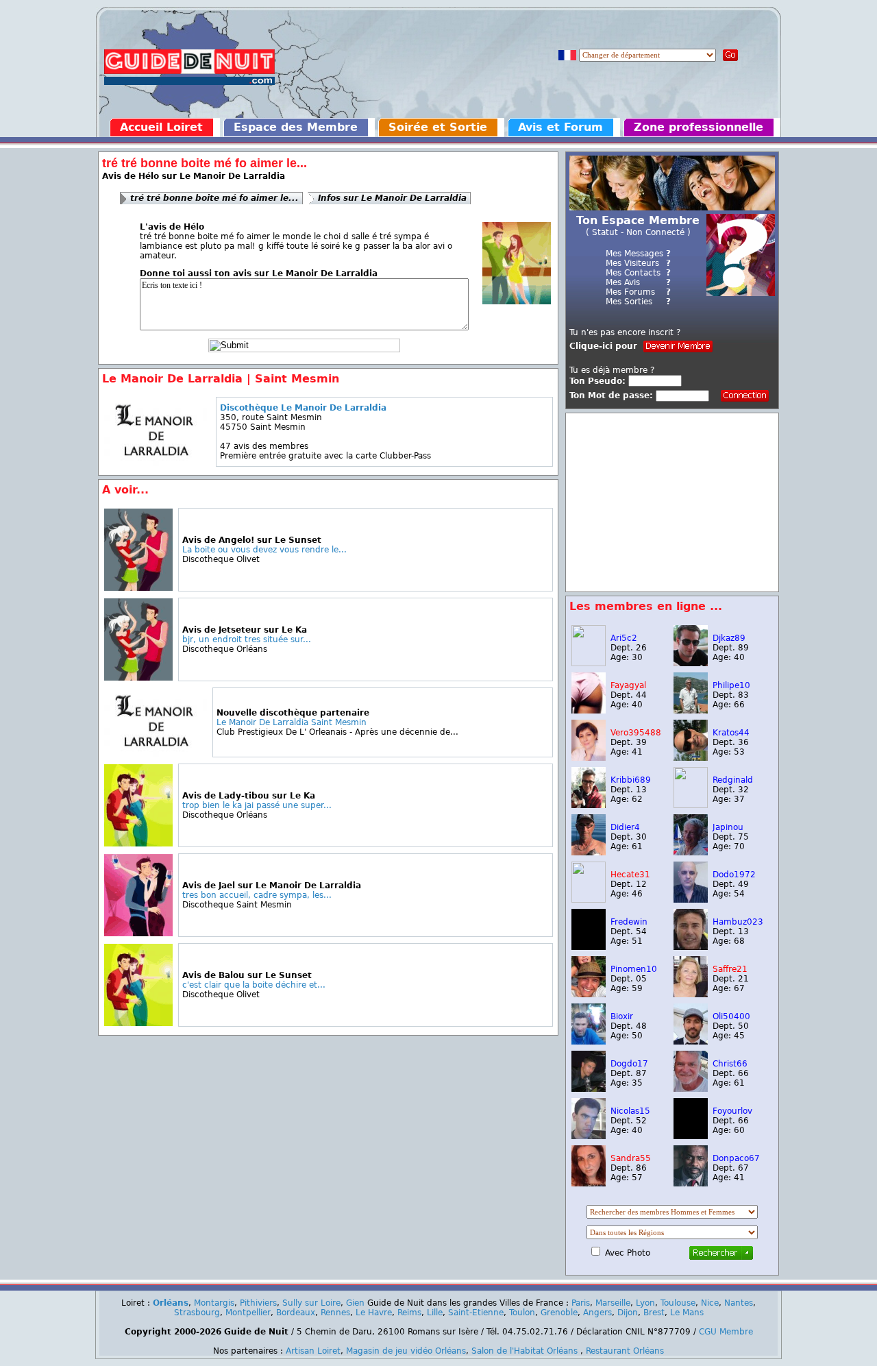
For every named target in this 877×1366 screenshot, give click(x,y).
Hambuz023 (738, 922)
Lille (435, 1312)
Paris (580, 1303)
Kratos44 (731, 732)
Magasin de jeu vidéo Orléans (406, 1351)
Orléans (170, 1303)
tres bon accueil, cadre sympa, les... (257, 895)
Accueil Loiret (161, 127)
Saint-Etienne (476, 1312)
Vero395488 (635, 732)
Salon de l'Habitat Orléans (524, 1351)
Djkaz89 (729, 638)
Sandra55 (630, 1158)
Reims (409, 1312)
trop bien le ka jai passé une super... (257, 805)
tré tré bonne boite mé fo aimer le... (214, 198)
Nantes (738, 1303)
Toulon (522, 1312)
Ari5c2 (623, 638)
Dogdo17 (629, 1064)
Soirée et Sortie (437, 127)
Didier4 (625, 827)
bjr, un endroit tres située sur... (246, 639)
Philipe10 (731, 685)
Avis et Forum (560, 127)
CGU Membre (726, 1332)
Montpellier (248, 1312)
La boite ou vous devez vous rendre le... (264, 549)
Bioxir (621, 1016)
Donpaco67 (736, 1158)
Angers (597, 1312)
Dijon (627, 1312)
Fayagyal (628, 685)
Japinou (728, 827)
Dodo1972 (734, 874)
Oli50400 (731, 1016)
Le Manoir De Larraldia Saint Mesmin (292, 722)
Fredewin (628, 922)
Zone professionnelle (698, 127)
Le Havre (374, 1312)
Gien (355, 1303)
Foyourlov (732, 1111)
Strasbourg (197, 1312)
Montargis (214, 1303)
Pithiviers (258, 1303)
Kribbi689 (630, 780)
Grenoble (559, 1312)
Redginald (733, 780)
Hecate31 (630, 874)
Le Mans (687, 1312)
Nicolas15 (630, 1111)
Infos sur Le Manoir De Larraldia (392, 198)
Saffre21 (730, 969)
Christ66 (730, 1064)
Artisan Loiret (313, 1351)
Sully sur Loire (311, 1303)
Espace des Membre (296, 127)
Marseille (612, 1303)
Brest (654, 1312)
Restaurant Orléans (625, 1351)
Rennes (335, 1312)
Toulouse (677, 1303)
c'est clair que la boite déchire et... (253, 985)
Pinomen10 (633, 969)
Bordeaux (295, 1312)
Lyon (645, 1303)
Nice (710, 1303)
